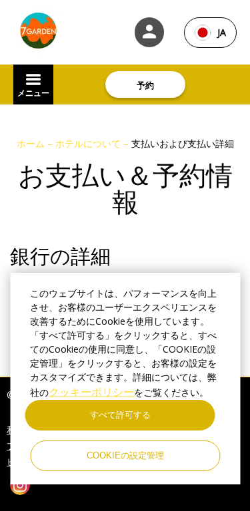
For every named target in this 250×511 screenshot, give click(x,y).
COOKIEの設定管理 (125, 455)
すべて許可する (120, 415)
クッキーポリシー (91, 392)
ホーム (32, 143)
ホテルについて (89, 143)
